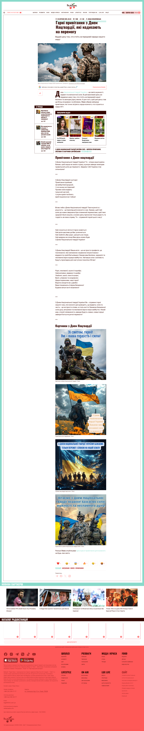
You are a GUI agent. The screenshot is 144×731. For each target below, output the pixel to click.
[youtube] (34, 654)
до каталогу (72, 642)
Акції (107, 12)
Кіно (47, 12)
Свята (83, 664)
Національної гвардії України (75, 92)
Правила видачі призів (128, 688)
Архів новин (125, 693)
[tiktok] (28, 654)
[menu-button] (4, 13)
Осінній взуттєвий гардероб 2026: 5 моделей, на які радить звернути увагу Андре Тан (46, 145)
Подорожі (64, 683)
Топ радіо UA (93, 12)
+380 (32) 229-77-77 (10, 691)
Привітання (79, 568)
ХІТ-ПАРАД (84, 683)
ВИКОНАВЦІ (84, 678)
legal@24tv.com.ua (10, 703)
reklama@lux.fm (9, 708)
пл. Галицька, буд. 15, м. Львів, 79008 (36, 691)
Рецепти (124, 656)
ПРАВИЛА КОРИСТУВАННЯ (128, 675)
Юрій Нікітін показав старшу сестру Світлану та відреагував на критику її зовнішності (46, 115)
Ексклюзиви (64, 664)
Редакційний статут (127, 683)
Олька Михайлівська (94, 19)
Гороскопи (85, 661)
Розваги (42, 12)
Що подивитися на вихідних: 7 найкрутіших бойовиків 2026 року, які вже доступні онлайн (46, 130)
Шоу (62, 661)
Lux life (101, 12)
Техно (63, 680)
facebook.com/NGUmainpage (77, 83)
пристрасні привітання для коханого (90, 551)
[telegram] (56, 576)
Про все (63, 675)
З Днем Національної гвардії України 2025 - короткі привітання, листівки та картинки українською (78, 150)
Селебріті (63, 659)
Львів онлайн (105, 685)
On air (85, 12)
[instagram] (11, 654)
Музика (63, 667)
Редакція (124, 696)
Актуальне (66, 568)
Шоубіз (35, 12)
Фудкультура (125, 664)
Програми (104, 678)
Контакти (124, 691)
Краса (103, 656)
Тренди (104, 661)
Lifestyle (78, 12)
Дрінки (124, 659)
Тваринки (84, 659)
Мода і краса (55, 12)
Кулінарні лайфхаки (127, 661)
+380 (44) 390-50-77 (10, 697)
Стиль (103, 659)
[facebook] (61, 576)
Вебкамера (105, 680)
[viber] (69, 576)
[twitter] (65, 576)
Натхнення (65, 12)
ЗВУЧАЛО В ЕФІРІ (86, 680)
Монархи (63, 656)
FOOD (72, 12)
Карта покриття (106, 683)
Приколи (84, 656)
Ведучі (103, 675)
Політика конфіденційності (129, 680)
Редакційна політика (128, 685)
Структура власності (128, 678)
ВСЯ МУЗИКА (85, 675)
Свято (72, 568)
